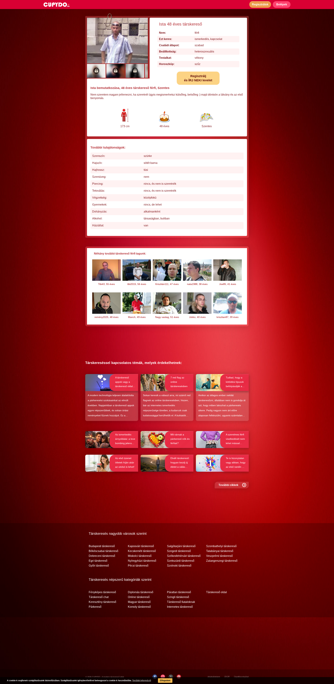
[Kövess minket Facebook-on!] (155, 676)
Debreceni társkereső (102, 556)
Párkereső (95, 606)
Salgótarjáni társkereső (181, 546)
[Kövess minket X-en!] (171, 676)
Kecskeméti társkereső (142, 551)
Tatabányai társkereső (219, 551)
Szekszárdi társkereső (180, 560)
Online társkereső (139, 597)
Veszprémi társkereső (219, 556)
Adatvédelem (214, 677)
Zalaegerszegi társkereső (221, 560)
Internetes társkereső (180, 606)
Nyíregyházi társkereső (142, 560)
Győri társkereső (99, 565)
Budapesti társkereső (102, 546)
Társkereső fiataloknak (181, 602)
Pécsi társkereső (138, 565)
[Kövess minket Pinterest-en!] (179, 676)
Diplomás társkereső (140, 592)
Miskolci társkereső (140, 556)
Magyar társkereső (139, 602)
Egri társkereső (98, 560)
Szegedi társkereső (179, 551)
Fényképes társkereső (102, 592)
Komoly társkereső (139, 606)
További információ (141, 680)
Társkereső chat (99, 597)
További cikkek (228, 485)
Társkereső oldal (216, 592)
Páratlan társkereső (179, 592)
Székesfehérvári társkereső (184, 556)
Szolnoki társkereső (179, 565)
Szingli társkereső (178, 597)
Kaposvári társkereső (141, 546)
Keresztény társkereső (102, 602)
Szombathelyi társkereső (221, 546)
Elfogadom (165, 680)
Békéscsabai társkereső (103, 551)
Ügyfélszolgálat (241, 677)
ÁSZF (227, 677)
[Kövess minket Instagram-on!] (163, 676)
